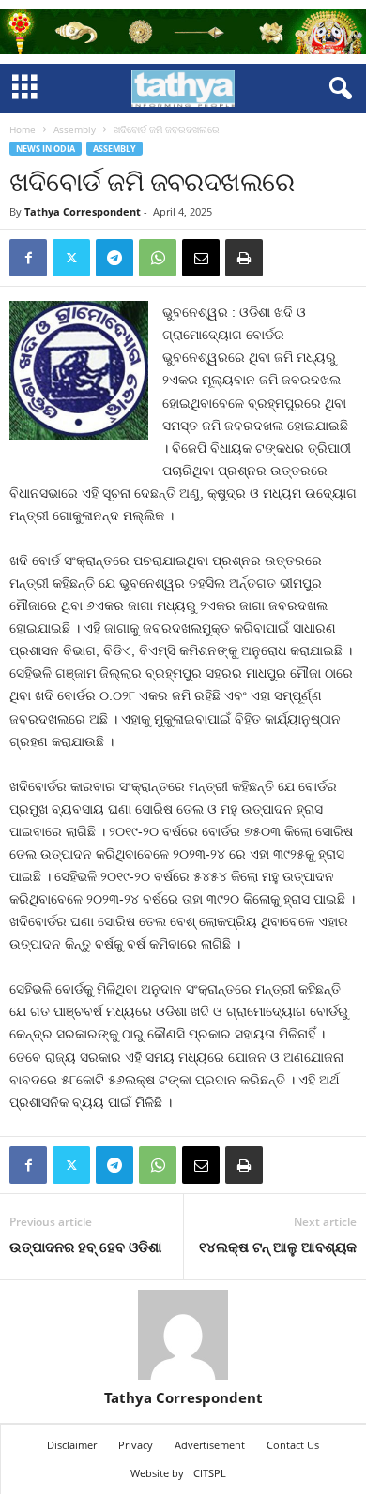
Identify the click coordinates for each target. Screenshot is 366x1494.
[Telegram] (114, 257)
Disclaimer (72, 1445)
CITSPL (209, 1473)
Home (22, 129)
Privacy (135, 1445)
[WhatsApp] (157, 257)
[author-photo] (183, 1335)
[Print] (244, 257)
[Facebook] (28, 257)
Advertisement (210, 1445)
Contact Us (293, 1445)
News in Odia (45, 148)
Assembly (74, 129)
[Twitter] (71, 257)
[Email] (201, 257)
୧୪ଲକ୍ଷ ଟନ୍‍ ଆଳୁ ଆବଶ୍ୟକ (278, 1246)
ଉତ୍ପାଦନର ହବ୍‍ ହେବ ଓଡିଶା (85, 1246)
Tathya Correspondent (82, 211)
